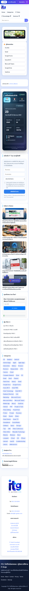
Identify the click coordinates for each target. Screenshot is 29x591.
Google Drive (8, 68)
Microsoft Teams (9, 64)
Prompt (12, 413)
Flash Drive (6, 381)
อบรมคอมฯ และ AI (14, 544)
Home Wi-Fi (8, 60)
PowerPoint (16, 410)
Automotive (6, 366)
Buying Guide (14, 369)
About (7, 576)
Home (3, 12)
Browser (20, 366)
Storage (18, 425)
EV (22, 375)
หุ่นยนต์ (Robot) (14, 528)
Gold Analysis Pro (7, 453)
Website (5, 435)
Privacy (17, 576)
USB (9, 428)
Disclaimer (4, 580)
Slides (17, 416)
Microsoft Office (7, 400)
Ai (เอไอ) (7, 47)
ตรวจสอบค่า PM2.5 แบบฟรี (10, 329)
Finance (16, 378)
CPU (21, 369)
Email (4, 378)
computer (6, 438)
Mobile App (6, 403)
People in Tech (19, 406)
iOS (18, 438)
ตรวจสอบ (14, 308)
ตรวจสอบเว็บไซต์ (14, 549)
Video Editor (6, 432)
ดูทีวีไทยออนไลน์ (14, 532)
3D (4, 359)
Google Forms (9, 56)
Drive (17, 375)
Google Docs (6, 384)
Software (5, 425)
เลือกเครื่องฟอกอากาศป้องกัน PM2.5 (12, 341)
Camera (5, 372)
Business (5, 369)
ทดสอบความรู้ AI (14, 523)
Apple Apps (22, 362)
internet (5, 441)
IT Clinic (17, 12)
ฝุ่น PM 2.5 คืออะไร (8, 326)
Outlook (5, 406)
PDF (11, 406)
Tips (4, 428)
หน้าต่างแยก (19, 105)
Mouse (14, 403)
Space (12, 425)
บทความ (5, 444)
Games (14, 381)
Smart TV (15, 419)
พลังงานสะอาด (13, 444)
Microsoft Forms (16, 397)
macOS (12, 441)
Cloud (11, 372)
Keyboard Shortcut (8, 394)
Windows (12, 435)
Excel (10, 378)
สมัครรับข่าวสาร (14, 191)
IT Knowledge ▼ (6, 16)
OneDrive (7, 72)
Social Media (16, 422)
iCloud (13, 438)
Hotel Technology (8, 391)
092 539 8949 (16, 501)
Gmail (6, 52)
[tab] (7, 99)
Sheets (11, 416)
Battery (14, 366)
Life (17, 394)
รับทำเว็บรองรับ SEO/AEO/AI (14, 551)
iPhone (23, 438)
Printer (5, 413)
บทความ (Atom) (13, 84)
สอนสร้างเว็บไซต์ (14, 547)
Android (17, 359)
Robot (5, 416)
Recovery (18, 413)
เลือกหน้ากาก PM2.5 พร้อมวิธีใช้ (11, 337)
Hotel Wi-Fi (18, 391)
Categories (10, 12)
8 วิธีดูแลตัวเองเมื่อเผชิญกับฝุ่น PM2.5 (13, 345)
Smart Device (7, 419)
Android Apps (7, 362)
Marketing (6, 397)
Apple (14, 362)
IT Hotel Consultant (14, 542)
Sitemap (10, 580)
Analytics (9, 359)
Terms (21, 576)
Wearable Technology (18, 432)
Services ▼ (16, 16)
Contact (12, 576)
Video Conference (18, 428)
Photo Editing (7, 410)
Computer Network (8, 375)
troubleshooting (20, 441)
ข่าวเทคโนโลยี (14, 525)
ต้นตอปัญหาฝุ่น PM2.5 (9, 333)
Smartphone (6, 422)
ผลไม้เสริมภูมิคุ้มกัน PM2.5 (10, 349)
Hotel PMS (15, 388)
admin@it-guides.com (16, 513)
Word (18, 435)
